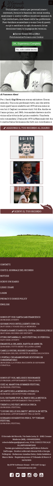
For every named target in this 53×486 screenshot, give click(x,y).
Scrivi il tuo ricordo (27, 211)
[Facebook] (12, 475)
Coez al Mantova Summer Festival (20, 385)
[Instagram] (29, 475)
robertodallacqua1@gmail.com (15, 442)
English (5, 304)
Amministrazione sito (26, 467)
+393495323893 (33, 439)
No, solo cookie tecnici (26, 49)
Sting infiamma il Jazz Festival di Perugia (25, 338)
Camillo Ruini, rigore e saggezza (24, 351)
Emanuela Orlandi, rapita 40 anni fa (21, 345)
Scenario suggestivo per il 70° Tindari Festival (22, 421)
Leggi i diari (7, 287)
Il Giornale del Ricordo (12, 436)
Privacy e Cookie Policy (13, 298)
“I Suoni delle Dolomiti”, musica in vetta (23, 412)
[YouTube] (41, 475)
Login (3, 293)
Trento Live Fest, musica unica (18, 405)
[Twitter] (18, 475)
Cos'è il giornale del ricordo (16, 270)
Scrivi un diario (9, 281)
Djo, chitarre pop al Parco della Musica (23, 399)
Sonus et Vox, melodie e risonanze (20, 379)
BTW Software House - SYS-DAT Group (27, 464)
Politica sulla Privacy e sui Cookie (26, 37)
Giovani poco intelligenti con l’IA (19, 325)
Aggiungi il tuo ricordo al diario (27, 127)
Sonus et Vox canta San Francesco (20, 318)
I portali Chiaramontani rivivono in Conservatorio (22, 361)
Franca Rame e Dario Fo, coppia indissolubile (26, 331)
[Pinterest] (35, 475)
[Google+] (23, 475)
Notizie (4, 276)
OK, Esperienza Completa (26, 43)
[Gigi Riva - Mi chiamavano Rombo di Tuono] (26, 147)
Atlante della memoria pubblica (19, 392)
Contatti (5, 264)
